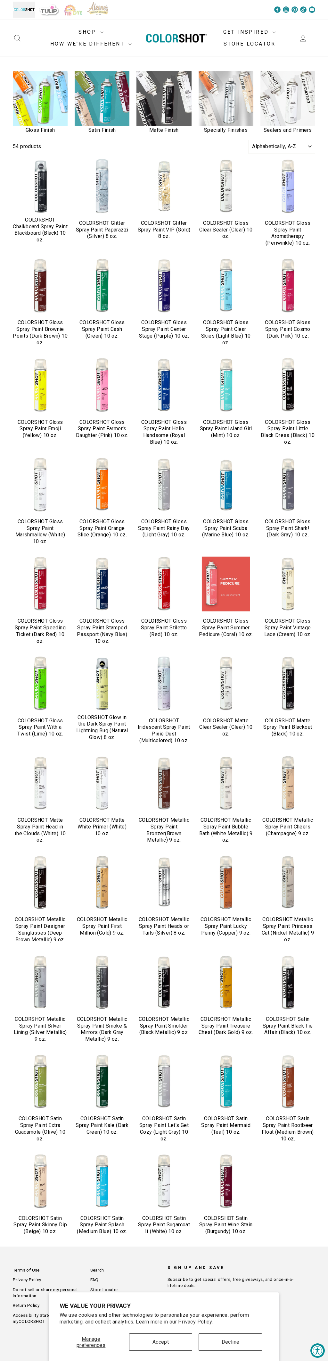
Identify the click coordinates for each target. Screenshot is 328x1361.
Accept (160, 1342)
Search (97, 1270)
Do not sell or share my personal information (45, 1292)
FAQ (94, 1279)
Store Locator (104, 1289)
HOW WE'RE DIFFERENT (88, 44)
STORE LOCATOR (250, 44)
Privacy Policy (27, 1279)
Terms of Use (26, 1270)
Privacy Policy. (195, 1322)
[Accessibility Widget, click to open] (317, 1350)
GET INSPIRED (247, 32)
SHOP (88, 32)
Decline (231, 1342)
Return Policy (26, 1305)
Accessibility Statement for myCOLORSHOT (40, 1318)
